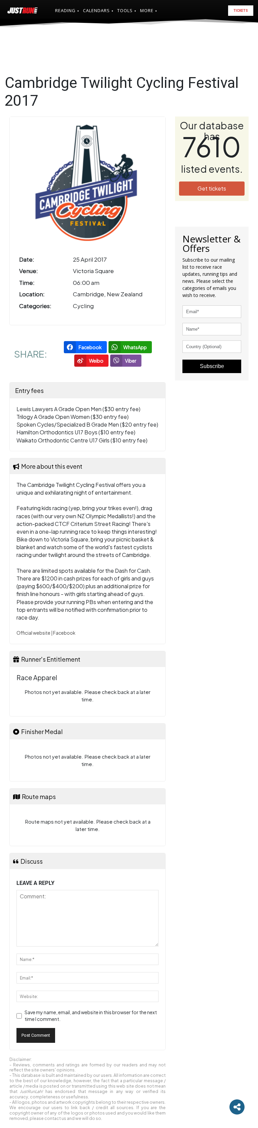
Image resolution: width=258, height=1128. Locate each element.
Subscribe (212, 366)
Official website (33, 633)
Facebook (64, 633)
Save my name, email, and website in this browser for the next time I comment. (91, 1015)
